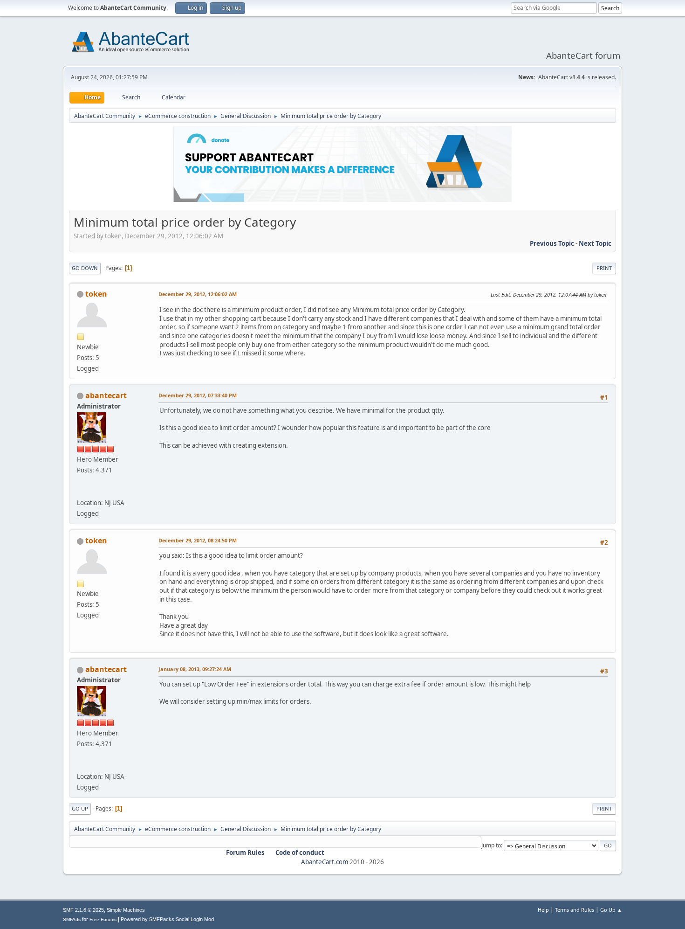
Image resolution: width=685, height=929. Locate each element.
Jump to (491, 845)
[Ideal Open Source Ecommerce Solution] (80, 491)
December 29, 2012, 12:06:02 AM (197, 294)
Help (543, 909)
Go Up (80, 808)
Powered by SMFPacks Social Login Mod (167, 919)
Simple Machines (126, 910)
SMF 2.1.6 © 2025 (83, 910)
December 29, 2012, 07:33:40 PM (197, 395)
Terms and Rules (574, 909)
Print (604, 267)
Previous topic (552, 243)
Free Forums (102, 919)
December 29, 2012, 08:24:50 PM (197, 540)
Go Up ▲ (611, 909)
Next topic (595, 243)
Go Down (85, 267)
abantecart (106, 395)
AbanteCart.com (324, 862)
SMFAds (72, 919)
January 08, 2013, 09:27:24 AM (194, 669)
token (96, 294)
